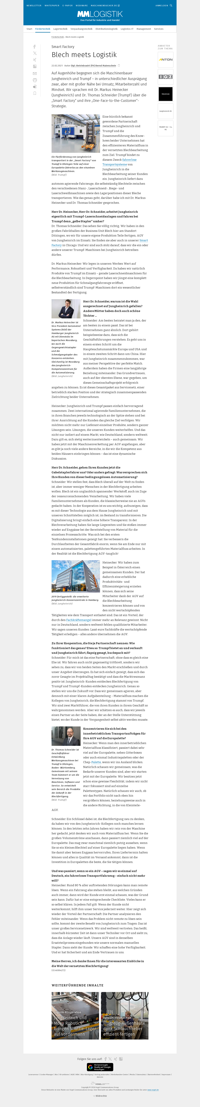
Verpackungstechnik (81, 28)
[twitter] (35, 53)
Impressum (166, 1075)
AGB (72, 1075)
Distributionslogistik (107, 28)
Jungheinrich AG (166, 111)
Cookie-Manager (47, 1075)
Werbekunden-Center (120, 1075)
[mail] (35, 73)
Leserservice (33, 1075)
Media (132, 1075)
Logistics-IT (127, 28)
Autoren (100, 1077)
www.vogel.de (153, 1090)
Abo (56, 1075)
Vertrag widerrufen (102, 1075)
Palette (96, 762)
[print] (35, 80)
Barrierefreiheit (154, 1075)
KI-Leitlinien (65, 1075)
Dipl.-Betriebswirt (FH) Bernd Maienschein (93, 65)
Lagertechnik (60, 28)
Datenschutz (142, 1075)
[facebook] (35, 46)
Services (158, 28)
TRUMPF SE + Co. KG (165, 128)
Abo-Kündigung (87, 1075)
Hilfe (78, 1075)
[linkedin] (35, 66)
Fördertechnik (42, 28)
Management (144, 28)
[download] (35, 87)
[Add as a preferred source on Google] (100, 1067)
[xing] (35, 60)
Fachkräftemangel (78, 620)
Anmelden (162, 5)
